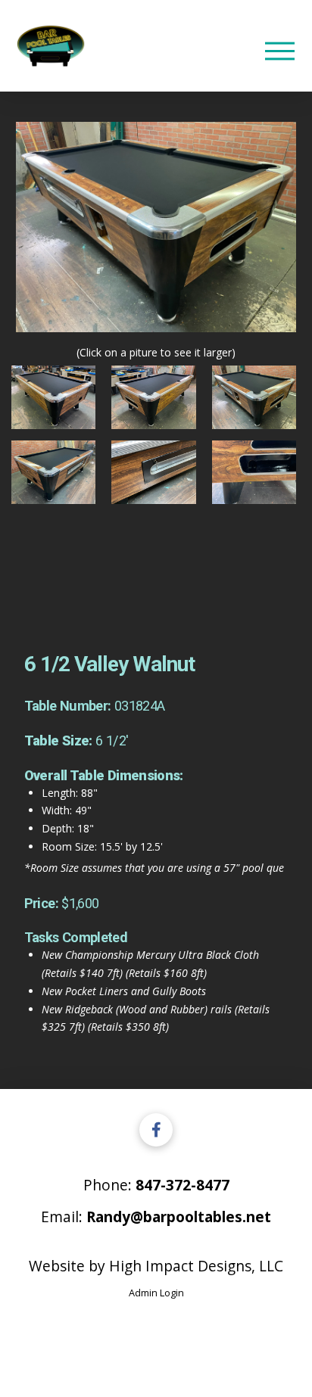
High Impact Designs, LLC (196, 1265)
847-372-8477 (182, 1185)
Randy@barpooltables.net (178, 1216)
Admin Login (156, 1292)
